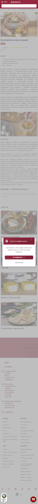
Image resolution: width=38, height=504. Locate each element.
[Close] (31, 239)
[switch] (4, 501)
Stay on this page (19, 262)
